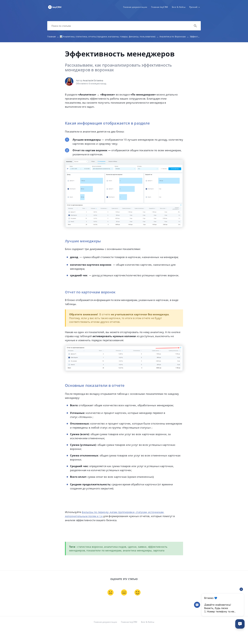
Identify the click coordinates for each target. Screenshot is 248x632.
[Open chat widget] (240, 624)
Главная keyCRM (159, 7)
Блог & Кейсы (178, 7)
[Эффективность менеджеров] (54, 8)
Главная (53, 36)
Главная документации (135, 7)
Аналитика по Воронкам (174, 36)
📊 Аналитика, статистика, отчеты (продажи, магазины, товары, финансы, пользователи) (109, 36)
